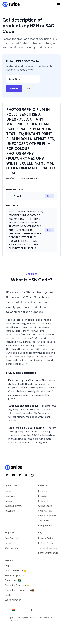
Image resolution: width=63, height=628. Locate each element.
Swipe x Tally (45, 510)
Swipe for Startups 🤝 (17, 585)
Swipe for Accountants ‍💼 (19, 590)
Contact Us (11, 548)
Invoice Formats (14, 505)
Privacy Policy (46, 538)
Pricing (8, 501)
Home (8, 491)
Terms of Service (47, 548)
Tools (8, 595)
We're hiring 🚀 (13, 599)
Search (14, 88)
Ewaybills (43, 496)
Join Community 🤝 (16, 570)
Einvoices (43, 491)
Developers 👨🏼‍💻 (13, 580)
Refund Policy (45, 543)
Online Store (45, 505)
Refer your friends (48, 552)
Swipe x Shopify (47, 515)
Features (10, 496)
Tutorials (10, 510)
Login (8, 543)
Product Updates (14, 575)
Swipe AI (43, 501)
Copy (49, 196)
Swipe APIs (44, 520)
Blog (7, 565)
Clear (28, 88)
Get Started (12, 538)
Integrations (45, 525)
